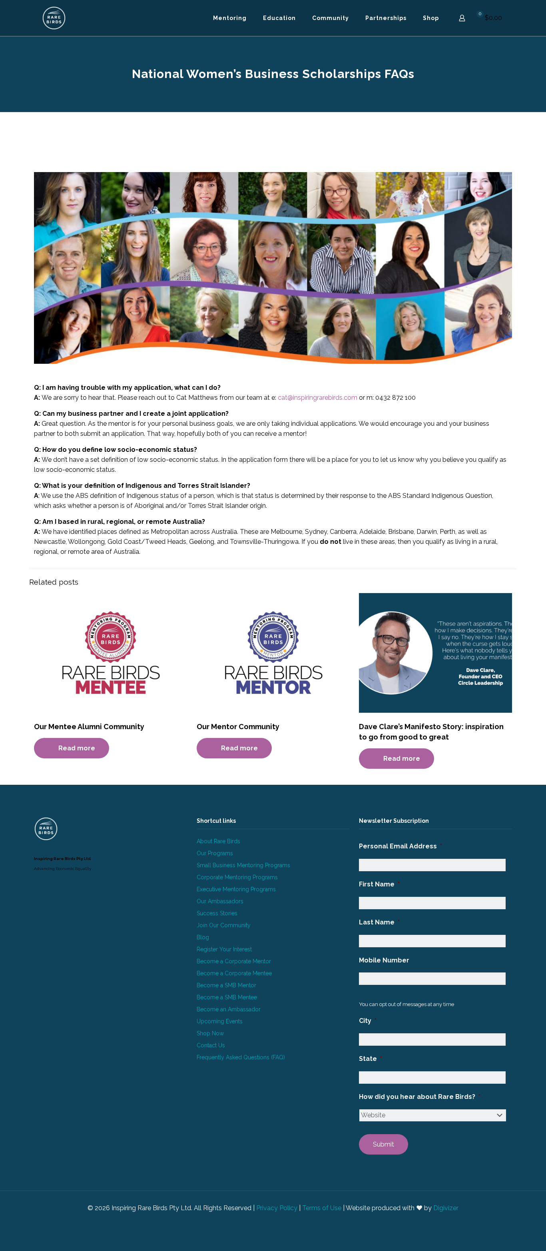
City (368, 1020)
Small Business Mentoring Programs (243, 865)
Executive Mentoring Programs (236, 889)
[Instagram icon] (277, 1222)
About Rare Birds (218, 841)
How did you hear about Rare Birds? (419, 1097)
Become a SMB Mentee (227, 997)
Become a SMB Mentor (226, 985)
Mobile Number (384, 960)
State (370, 1059)
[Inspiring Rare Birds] (54, 18)
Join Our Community (224, 925)
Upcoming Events (220, 1021)
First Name (379, 884)
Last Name (379, 922)
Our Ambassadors (220, 901)
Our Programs (215, 853)
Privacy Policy (276, 1208)
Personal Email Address (400, 846)
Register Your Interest (224, 949)
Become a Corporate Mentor (234, 961)
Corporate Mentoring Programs (237, 877)
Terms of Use (321, 1208)
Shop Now (210, 1033)
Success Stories (217, 913)
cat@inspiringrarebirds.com (317, 397)
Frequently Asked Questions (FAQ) (241, 1057)
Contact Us (211, 1045)
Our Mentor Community (238, 726)
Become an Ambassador (229, 1009)
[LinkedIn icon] (269, 1222)
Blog (203, 937)
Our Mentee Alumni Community (89, 726)
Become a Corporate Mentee (234, 973)
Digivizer (445, 1208)
